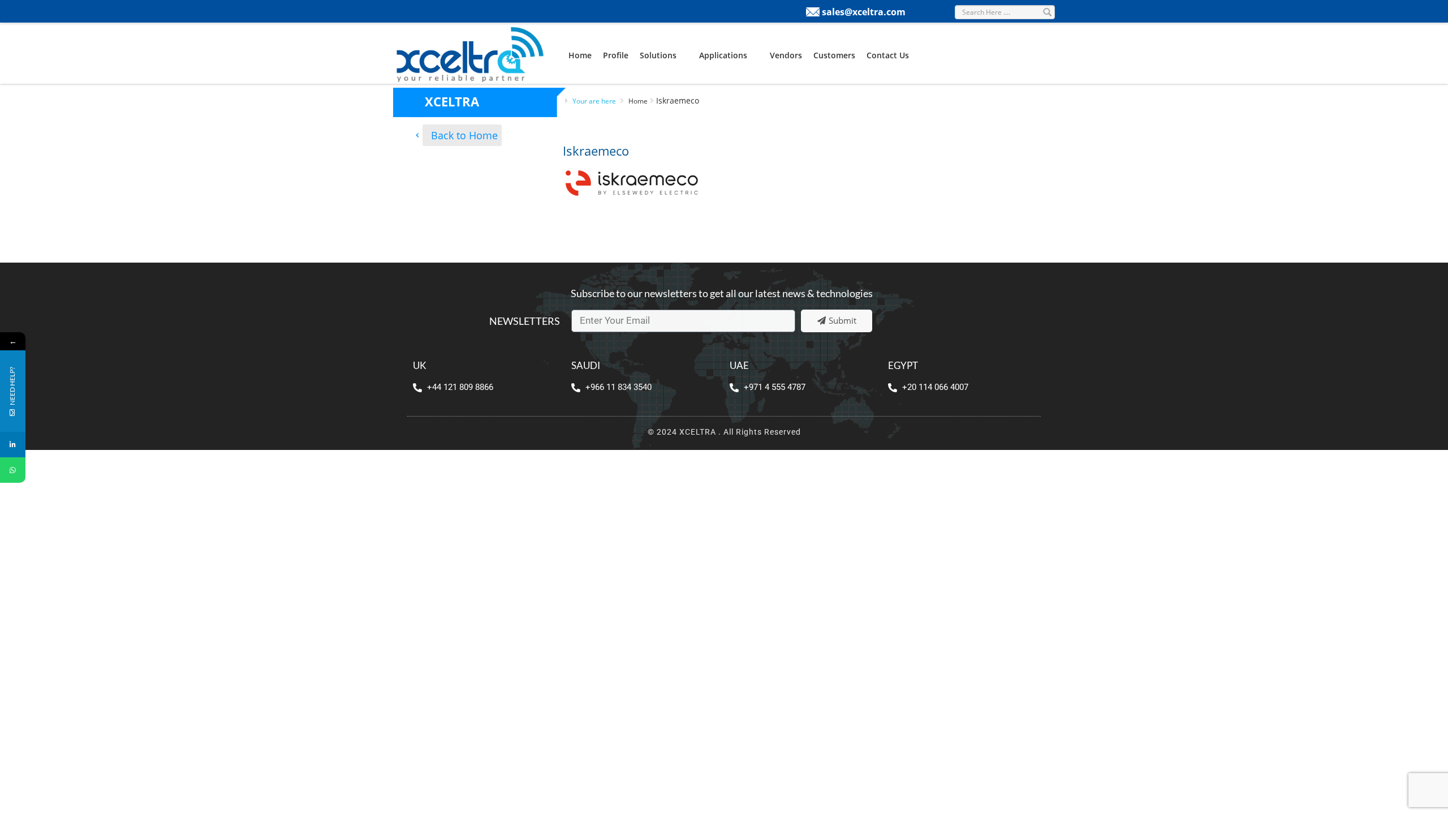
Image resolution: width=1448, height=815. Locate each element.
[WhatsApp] (12, 470)
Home (580, 55)
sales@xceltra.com (864, 12)
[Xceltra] (469, 53)
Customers (834, 55)
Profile (615, 55)
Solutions (658, 55)
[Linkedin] (12, 444)
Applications (723, 55)
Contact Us (888, 55)
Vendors (786, 55)
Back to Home (464, 135)
